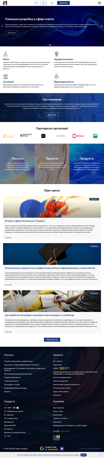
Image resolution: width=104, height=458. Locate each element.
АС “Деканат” (9, 415)
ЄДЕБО (55, 368)
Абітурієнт (57, 395)
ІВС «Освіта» (58, 361)
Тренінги (7, 392)
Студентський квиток (12, 377)
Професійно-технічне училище (15, 388)
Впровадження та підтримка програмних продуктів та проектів (25, 369)
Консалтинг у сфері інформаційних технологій (21, 365)
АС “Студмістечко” (11, 418)
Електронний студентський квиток (66, 385)
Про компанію (58, 408)
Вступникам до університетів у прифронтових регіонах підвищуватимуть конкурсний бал (50, 268)
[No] (100, 455)
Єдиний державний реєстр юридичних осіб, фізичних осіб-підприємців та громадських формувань (75, 373)
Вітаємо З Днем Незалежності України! (25, 221)
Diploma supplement (60, 381)
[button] (2, 26)
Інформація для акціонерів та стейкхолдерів (70, 425)
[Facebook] (62, 449)
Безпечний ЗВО (10, 425)
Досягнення (57, 415)
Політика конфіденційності (90, 449)
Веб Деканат (9, 422)
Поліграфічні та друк (12, 385)
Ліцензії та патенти (60, 418)
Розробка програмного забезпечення (18, 361)
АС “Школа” (8, 429)
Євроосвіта (57, 365)
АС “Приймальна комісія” (13, 411)
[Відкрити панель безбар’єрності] (36, 3)
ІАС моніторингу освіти (62, 388)
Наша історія (58, 411)
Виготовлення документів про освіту (18, 374)
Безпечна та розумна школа (15, 433)
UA (44, 3)
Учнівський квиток (11, 381)
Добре (83, 455)
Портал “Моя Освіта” (61, 392)
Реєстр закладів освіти (62, 377)
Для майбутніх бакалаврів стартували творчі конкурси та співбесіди (39, 315)
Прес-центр (57, 422)
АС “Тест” (7, 436)
